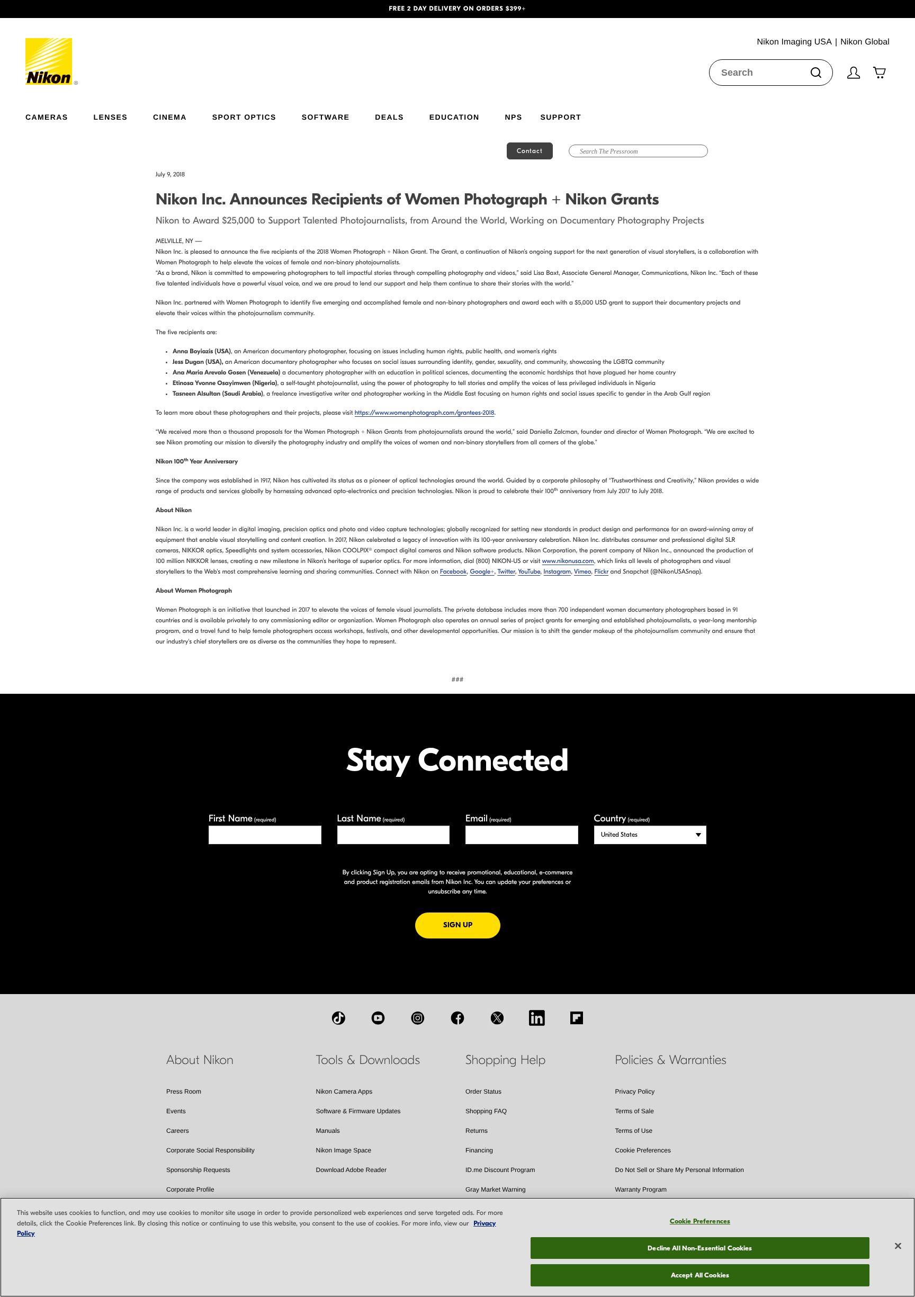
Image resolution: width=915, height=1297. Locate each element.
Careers (177, 1130)
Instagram (557, 572)
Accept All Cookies (700, 1275)
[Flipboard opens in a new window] (577, 1018)
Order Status (483, 1091)
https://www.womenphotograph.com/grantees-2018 (425, 413)
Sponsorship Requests (198, 1170)
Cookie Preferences (643, 1150)
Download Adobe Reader (351, 1170)
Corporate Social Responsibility (210, 1150)
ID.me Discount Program (500, 1170)
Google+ (482, 572)
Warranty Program (641, 1189)
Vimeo (582, 572)
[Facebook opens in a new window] (457, 1018)
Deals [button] (389, 117)
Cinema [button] (170, 117)
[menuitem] (59, 115)
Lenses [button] (111, 117)
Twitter (506, 572)
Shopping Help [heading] (505, 1060)
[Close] (898, 1246)
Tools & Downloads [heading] (368, 1060)
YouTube (529, 572)
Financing (479, 1150)
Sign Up (471, 924)
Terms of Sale (634, 1111)
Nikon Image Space (344, 1150)
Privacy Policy (635, 1091)
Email (488, 818)
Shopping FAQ (486, 1111)
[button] (68, 9)
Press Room (183, 1091)
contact (530, 151)
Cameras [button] (46, 117)
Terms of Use (634, 1130)
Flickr (602, 572)
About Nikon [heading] (200, 1060)
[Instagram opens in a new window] (418, 1018)
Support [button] (560, 117)
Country (622, 818)
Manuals (328, 1130)
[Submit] (816, 72)
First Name (242, 818)
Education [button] (454, 117)
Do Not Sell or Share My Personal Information (679, 1170)
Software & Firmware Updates (358, 1111)
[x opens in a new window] (497, 1018)
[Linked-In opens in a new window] (537, 1018)
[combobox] (771, 72)
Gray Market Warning (495, 1189)
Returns (476, 1130)
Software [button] (326, 117)
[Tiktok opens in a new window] (338, 1018)
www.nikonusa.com (568, 561)
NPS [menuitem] (513, 117)
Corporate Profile (190, 1189)
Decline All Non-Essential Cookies (700, 1248)
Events (176, 1111)
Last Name (371, 818)
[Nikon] (52, 51)
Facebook (453, 572)
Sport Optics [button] (244, 117)
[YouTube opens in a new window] (378, 1018)
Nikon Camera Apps (344, 1091)
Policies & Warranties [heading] (670, 1060)
